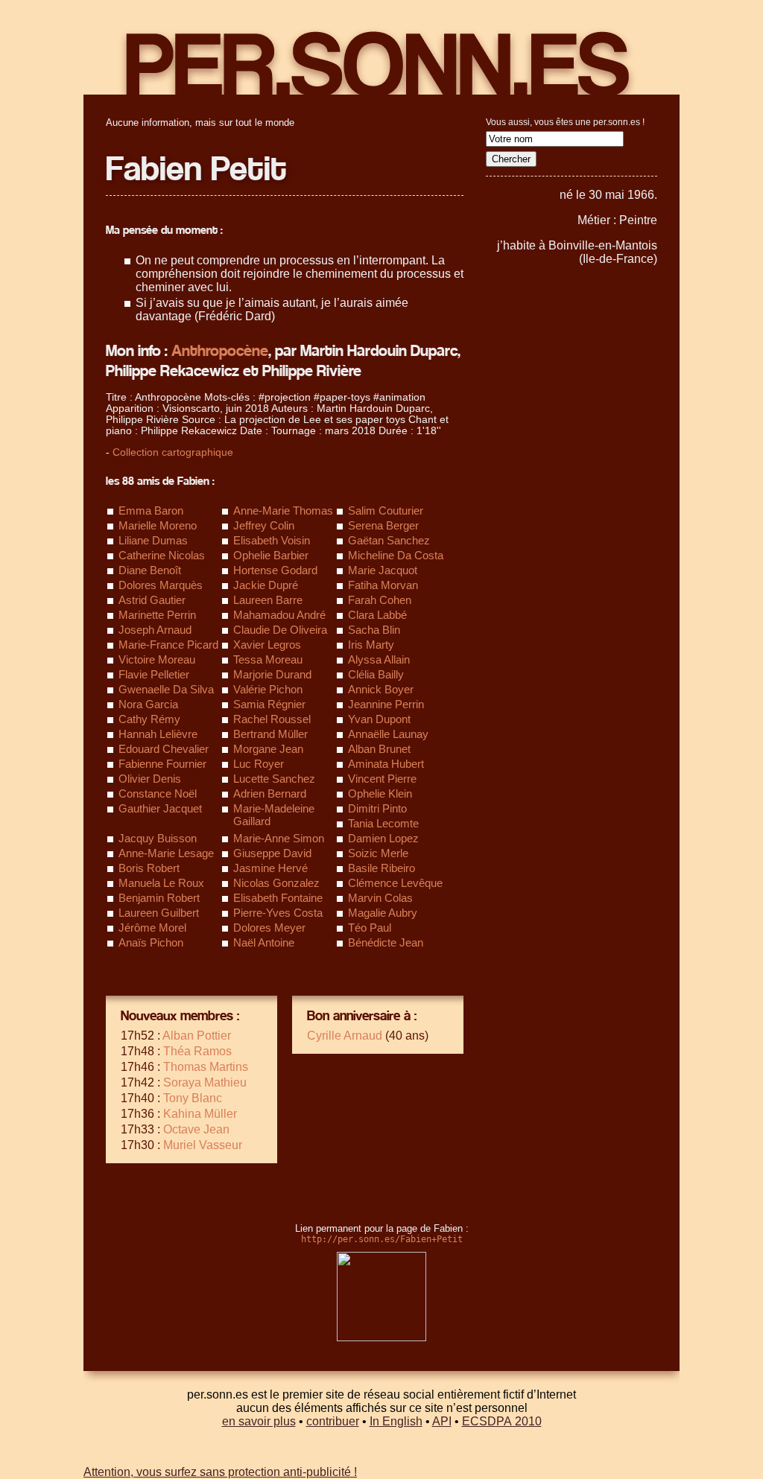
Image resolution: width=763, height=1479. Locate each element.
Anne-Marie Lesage (166, 853)
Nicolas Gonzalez (276, 883)
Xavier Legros (267, 644)
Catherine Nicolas (161, 555)
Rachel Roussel (272, 719)
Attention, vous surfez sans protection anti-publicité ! (220, 1472)
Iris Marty (371, 644)
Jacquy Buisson (157, 838)
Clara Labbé (377, 614)
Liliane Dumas (153, 540)
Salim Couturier (385, 510)
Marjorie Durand (272, 674)
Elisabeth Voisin (271, 540)
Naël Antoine (263, 942)
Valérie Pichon (268, 689)
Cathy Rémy (149, 719)
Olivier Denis (149, 778)
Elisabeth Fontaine (278, 897)
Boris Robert (149, 868)
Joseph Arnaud (154, 629)
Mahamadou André (279, 614)
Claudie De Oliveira (280, 629)
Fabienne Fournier (162, 763)
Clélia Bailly (376, 674)
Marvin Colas (380, 897)
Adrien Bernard (269, 793)
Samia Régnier (269, 704)
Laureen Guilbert (158, 912)
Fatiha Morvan (383, 585)
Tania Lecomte (383, 823)
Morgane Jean (268, 748)
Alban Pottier (196, 1035)
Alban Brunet (379, 748)
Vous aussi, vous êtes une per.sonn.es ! (565, 122)
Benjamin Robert (159, 897)
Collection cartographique (173, 452)
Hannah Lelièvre (157, 734)
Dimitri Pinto (377, 808)
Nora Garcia (148, 704)
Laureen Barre (268, 600)
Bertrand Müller (270, 734)
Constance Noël (157, 793)
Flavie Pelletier (153, 674)
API (442, 1421)
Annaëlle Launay (388, 734)
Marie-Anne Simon (278, 838)
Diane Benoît (149, 570)
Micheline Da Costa (395, 555)
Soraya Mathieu (205, 1082)
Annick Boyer (381, 689)
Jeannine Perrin (386, 704)
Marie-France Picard (168, 644)
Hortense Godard (275, 570)
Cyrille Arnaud (344, 1035)
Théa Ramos (197, 1051)
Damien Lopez (383, 838)
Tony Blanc (192, 1098)
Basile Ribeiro (381, 868)
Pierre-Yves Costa (278, 912)
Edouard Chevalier (163, 748)
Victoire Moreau (156, 659)
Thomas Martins (205, 1066)
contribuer (332, 1421)
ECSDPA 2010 (502, 1421)
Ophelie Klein (380, 793)
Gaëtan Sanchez (389, 540)
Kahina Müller (200, 1113)
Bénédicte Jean (385, 942)
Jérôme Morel (152, 927)
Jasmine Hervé (270, 868)
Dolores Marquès (160, 585)
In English (396, 1421)
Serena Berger (383, 525)
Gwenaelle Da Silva (166, 689)
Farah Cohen (379, 600)
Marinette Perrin (157, 614)
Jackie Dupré (265, 585)
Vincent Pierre (382, 778)
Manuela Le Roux (161, 883)
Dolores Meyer (269, 927)
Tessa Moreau (268, 659)
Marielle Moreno (157, 525)
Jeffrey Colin (263, 525)
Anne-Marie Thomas (283, 510)
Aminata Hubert (386, 763)
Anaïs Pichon (150, 942)
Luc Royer (258, 763)
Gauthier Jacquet (160, 808)
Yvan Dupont (379, 719)
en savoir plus (259, 1421)
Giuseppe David (272, 853)
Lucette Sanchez (274, 778)
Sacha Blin (374, 629)
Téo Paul (369, 927)
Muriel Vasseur (202, 1145)
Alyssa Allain (379, 659)
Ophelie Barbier (270, 555)
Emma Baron (150, 510)
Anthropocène (219, 351)
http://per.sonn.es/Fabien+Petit (382, 1239)
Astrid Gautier (152, 600)
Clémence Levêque (395, 883)
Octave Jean (196, 1129)
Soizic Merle (378, 853)
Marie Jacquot (382, 570)
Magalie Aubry (382, 912)
